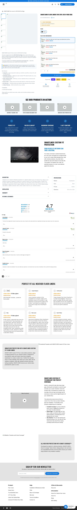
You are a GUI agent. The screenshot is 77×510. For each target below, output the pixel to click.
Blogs (52, 498)
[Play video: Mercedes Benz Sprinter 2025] (64, 107)
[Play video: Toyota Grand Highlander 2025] (30, 107)
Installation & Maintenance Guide (37, 487)
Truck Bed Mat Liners (13, 492)
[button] (58, 4)
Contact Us (32, 499)
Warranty (32, 495)
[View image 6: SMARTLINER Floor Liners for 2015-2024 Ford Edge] (3, 43)
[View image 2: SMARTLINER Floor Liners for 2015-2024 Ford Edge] (3, 21)
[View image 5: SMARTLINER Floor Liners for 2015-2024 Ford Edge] (3, 38)
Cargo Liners (11, 490)
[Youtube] (7, 508)
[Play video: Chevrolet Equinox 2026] (12, 107)
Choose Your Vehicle (45, 25)
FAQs (31, 490)
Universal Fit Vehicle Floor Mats (15, 499)
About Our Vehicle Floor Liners (58, 493)
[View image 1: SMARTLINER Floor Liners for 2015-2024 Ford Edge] (3, 16)
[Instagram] (10, 508)
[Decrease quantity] (42, 71)
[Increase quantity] (47, 71)
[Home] (2, 11)
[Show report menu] (73, 224)
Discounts (53, 487)
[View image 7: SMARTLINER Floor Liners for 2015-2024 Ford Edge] (3, 49)
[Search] (55, 4)
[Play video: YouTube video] (47, 107)
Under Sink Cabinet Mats (14, 497)
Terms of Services (56, 508)
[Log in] (52, 4)
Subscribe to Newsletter (52, 473)
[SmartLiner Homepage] (12, 4)
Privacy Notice (37, 477)
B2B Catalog (54, 500)
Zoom (35, 42)
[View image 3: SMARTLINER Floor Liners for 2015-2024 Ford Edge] (3, 27)
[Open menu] (3, 4)
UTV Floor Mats (12, 495)
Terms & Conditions (34, 497)
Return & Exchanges (34, 492)
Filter (4, 214)
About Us (53, 495)
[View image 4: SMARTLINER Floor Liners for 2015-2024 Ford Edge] (3, 32)
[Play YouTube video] (24, 400)
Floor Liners (11, 487)
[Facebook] (3, 508)
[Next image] (35, 29)
